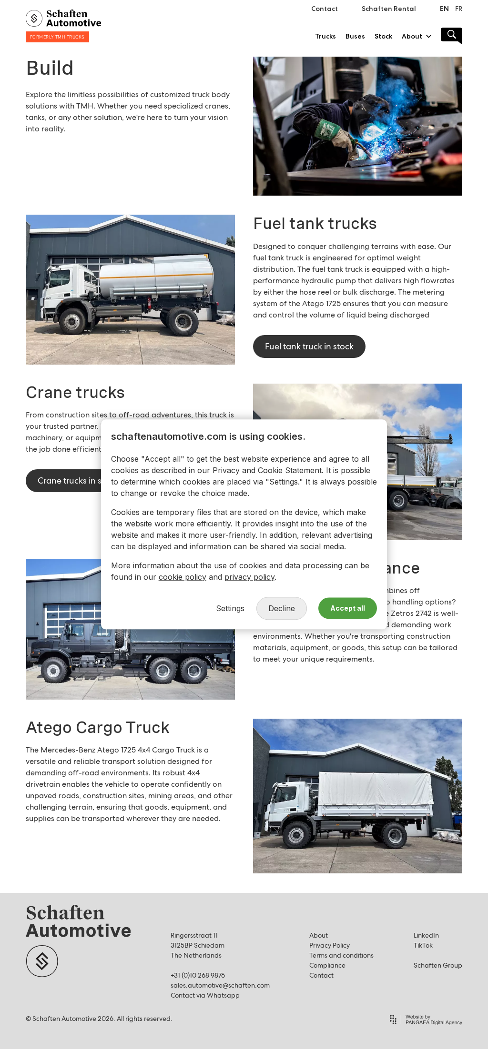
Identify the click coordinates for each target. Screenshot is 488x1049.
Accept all (347, 608)
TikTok (423, 945)
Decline (281, 608)
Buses (355, 36)
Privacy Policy (329, 945)
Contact (321, 975)
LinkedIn (426, 935)
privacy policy (249, 577)
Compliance (327, 965)
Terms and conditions (341, 955)
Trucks (325, 36)
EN (444, 8)
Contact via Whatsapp (205, 995)
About (318, 935)
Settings (230, 608)
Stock (383, 36)
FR (458, 8)
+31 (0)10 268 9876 (198, 975)
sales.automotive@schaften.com (220, 985)
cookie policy (182, 577)
